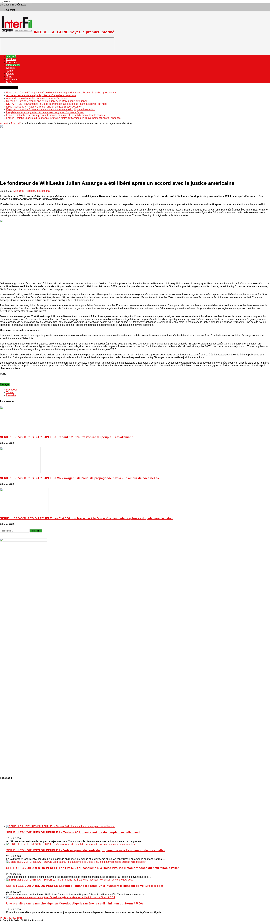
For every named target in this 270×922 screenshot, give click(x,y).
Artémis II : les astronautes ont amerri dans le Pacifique (36, 98)
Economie (12, 62)
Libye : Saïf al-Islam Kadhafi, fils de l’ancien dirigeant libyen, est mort (44, 106)
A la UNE (16, 123)
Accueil (4, 123)
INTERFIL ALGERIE (11, 917)
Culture (10, 73)
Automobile (12, 79)
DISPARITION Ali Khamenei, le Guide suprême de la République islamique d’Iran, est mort (56, 104)
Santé (9, 70)
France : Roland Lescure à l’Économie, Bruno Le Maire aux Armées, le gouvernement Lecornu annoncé (63, 118)
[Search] (1, 2)
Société (10, 68)
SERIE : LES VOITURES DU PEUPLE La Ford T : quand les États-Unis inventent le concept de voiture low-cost (84, 885)
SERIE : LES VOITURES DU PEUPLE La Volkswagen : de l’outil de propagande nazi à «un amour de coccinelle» (79, 478)
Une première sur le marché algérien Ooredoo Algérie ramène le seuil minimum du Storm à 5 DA (74, 903)
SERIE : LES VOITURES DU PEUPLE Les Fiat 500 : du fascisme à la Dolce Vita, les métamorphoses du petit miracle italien (86, 518)
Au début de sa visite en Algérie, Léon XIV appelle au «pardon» (41, 95)
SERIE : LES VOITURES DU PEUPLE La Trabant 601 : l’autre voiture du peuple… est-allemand (66, 437)
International (13, 65)
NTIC (9, 82)
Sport (9, 76)
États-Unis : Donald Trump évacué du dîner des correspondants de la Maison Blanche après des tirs (61, 92)
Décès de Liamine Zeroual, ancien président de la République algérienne (47, 101)
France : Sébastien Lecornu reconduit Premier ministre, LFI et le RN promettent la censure (56, 115)
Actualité (11, 56)
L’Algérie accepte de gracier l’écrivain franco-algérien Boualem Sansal (45, 112)
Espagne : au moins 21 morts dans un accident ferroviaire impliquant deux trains (50, 109)
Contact (10, 10)
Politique (11, 59)
